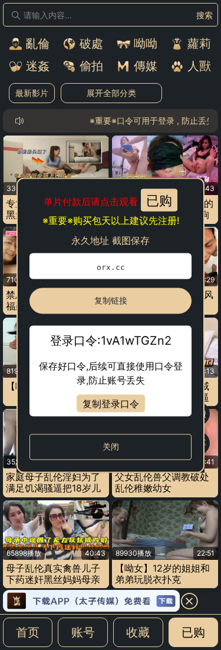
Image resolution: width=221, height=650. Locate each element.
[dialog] (110, 325)
